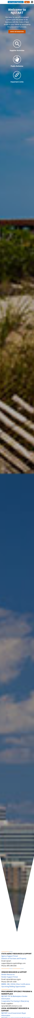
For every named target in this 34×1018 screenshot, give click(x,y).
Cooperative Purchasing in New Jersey (15, 1001)
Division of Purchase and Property (13, 958)
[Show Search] (32, 2)
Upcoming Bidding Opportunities (13, 986)
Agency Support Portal (9, 956)
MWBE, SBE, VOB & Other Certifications (15, 984)
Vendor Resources (8, 974)
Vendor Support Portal (9, 977)
